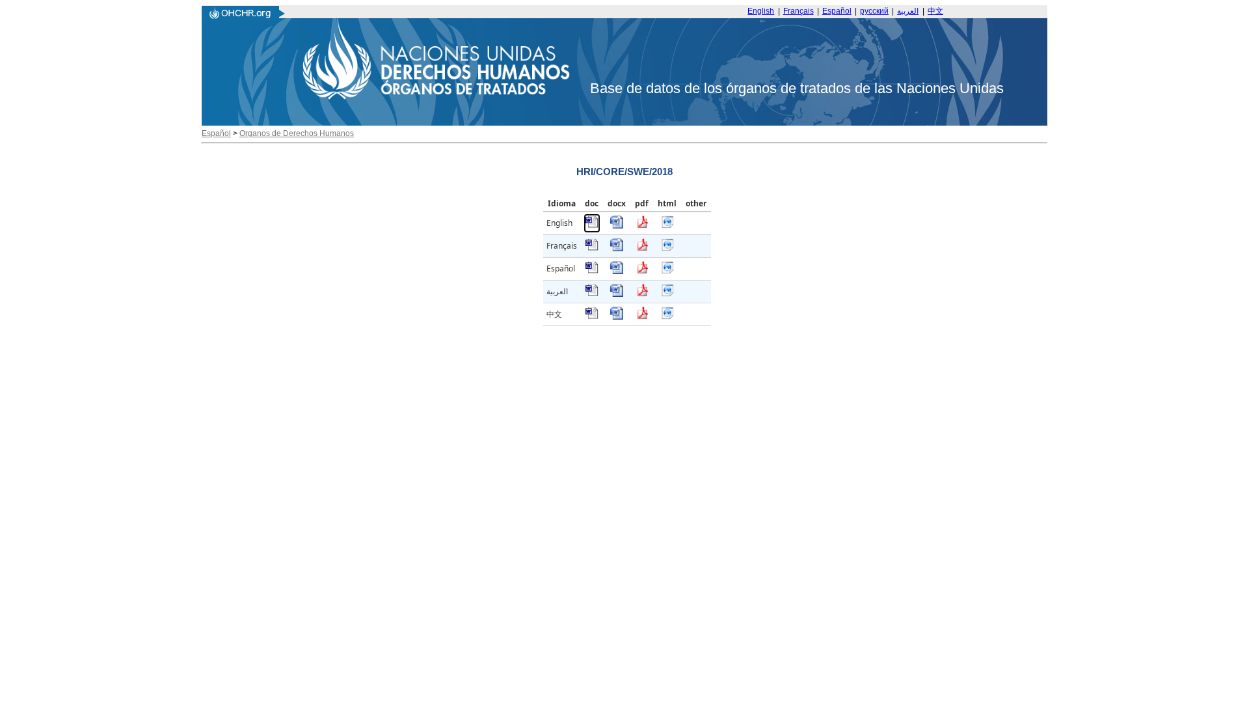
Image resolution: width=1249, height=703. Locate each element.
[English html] (667, 225)
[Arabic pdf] (642, 293)
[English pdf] (642, 225)
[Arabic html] (667, 293)
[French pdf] (642, 248)
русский (874, 11)
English (760, 11)
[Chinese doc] (591, 316)
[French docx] (616, 248)
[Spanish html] (667, 271)
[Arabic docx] (616, 293)
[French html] (667, 248)
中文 (935, 11)
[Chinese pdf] (642, 316)
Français (798, 11)
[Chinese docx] (616, 316)
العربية (908, 11)
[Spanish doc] (591, 271)
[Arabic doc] (591, 293)
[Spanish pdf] (642, 271)
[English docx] (616, 225)
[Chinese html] (667, 316)
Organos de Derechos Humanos (296, 133)
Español (837, 11)
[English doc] (591, 225)
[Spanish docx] (616, 271)
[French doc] (591, 248)
